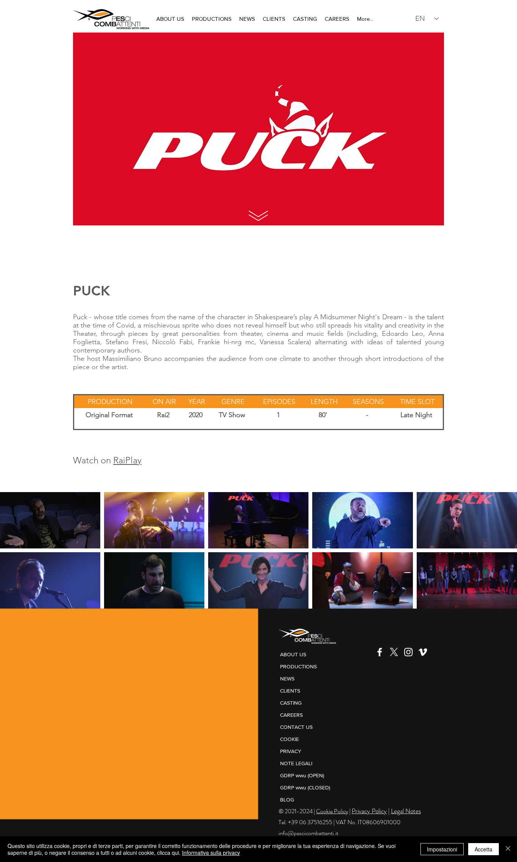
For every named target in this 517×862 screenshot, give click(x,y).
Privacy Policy (369, 810)
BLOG (287, 800)
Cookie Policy (332, 811)
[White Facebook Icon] (379, 652)
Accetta (483, 849)
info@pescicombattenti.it (308, 833)
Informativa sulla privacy (211, 852)
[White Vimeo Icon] (422, 652)
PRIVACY (290, 751)
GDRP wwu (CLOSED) (305, 787)
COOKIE (289, 739)
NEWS (287, 679)
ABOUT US (293, 654)
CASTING (291, 703)
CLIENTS (290, 691)
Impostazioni (442, 849)
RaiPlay (127, 460)
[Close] (507, 849)
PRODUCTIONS (298, 666)
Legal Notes (406, 810)
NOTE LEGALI (296, 763)
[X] (394, 652)
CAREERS (291, 715)
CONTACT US (296, 727)
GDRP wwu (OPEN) (302, 775)
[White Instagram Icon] (408, 652)
